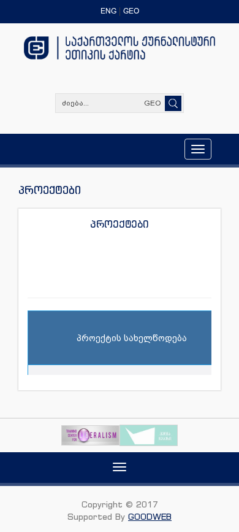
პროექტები (119, 224)
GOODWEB (150, 516)
